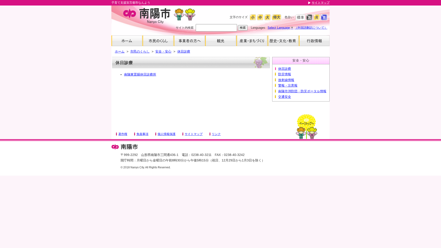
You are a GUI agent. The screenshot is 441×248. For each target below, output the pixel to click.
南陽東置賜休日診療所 (140, 74)
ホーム (119, 51)
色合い (289, 17)
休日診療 (183, 51)
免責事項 (142, 134)
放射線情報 (286, 80)
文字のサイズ (239, 17)
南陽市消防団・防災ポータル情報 (302, 91)
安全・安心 (163, 51)
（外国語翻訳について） (310, 27)
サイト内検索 (185, 27)
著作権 (122, 134)
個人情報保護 (166, 134)
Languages (258, 27)
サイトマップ (321, 2)
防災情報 (284, 74)
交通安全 (284, 97)
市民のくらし (140, 51)
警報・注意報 (287, 85)
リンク (216, 134)
